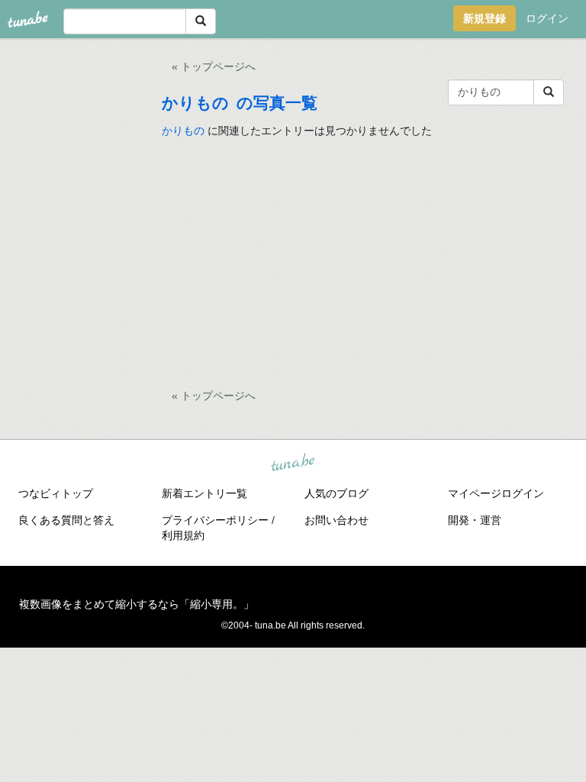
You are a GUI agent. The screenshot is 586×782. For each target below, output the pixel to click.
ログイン (547, 18)
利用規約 (183, 535)
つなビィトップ (55, 493)
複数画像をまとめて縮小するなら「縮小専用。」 (136, 604)
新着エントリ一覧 (204, 493)
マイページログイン (496, 493)
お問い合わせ (336, 520)
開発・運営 (474, 520)
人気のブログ (336, 493)
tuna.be (292, 463)
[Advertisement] (365, 260)
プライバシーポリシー (215, 520)
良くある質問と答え (66, 520)
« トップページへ (214, 66)
